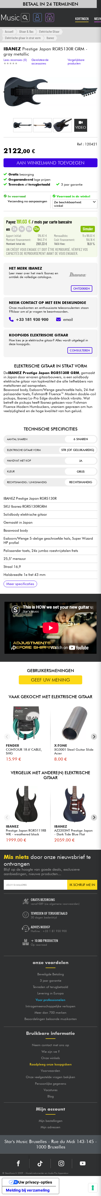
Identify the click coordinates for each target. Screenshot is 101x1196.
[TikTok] (39, 1163)
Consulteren (80, 350)
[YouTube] (82, 1163)
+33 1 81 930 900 (55, 931)
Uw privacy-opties (35, 1182)
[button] (22, 125)
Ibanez (50, 38)
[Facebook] (18, 1163)
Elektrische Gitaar (49, 31)
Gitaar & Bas (26, 31)
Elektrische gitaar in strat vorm (23, 38)
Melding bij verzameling (28, 1190)
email (68, 319)
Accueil (9, 31)
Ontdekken (81, 288)
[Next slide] (94, 737)
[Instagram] (61, 1163)
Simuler (88, 228)
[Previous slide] (7, 737)
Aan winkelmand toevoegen (51, 163)
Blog (50, 1096)
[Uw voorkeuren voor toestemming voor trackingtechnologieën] (92, 1187)
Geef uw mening (50, 680)
